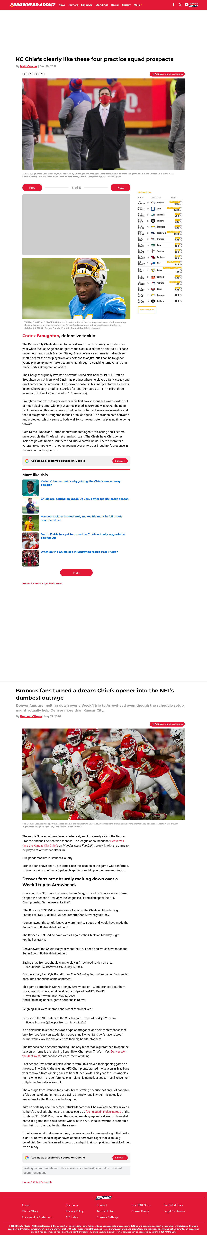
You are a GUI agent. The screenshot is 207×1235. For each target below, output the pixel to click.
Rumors (73, 4)
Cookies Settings (107, 1217)
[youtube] (187, 4)
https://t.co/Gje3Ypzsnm (100, 1018)
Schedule (86, 4)
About (26, 1205)
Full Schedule (147, 309)
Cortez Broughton (40, 335)
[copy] (42, 74)
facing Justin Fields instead (103, 1111)
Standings (102, 4)
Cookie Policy (140, 1211)
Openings (72, 1205)
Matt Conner (28, 66)
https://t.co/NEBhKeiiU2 (89, 991)
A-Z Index (72, 1217)
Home (26, 583)
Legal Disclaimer (174, 1211)
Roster (115, 4)
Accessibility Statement (37, 1217)
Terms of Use (105, 1211)
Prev (32, 187)
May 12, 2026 (75, 967)
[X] (180, 4)
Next (120, 187)
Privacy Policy (74, 1211)
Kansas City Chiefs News (47, 583)
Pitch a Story (30, 1211)
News (62, 4)
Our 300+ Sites (141, 1205)
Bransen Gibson (31, 716)
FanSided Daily (173, 1205)
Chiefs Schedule (42, 1182)
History (126, 4)
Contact (102, 1205)
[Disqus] (110, 631)
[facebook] (173, 4)
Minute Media (23, 1226)
